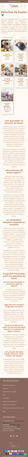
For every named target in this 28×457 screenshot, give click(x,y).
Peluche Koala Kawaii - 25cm (7, 55)
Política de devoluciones (10, 401)
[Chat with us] (25, 454)
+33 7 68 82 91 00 (15, 424)
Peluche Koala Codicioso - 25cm (20, 81)
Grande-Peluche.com (10, 456)
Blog (4, 411)
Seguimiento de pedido (9, 391)
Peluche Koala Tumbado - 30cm (20, 56)
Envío (4, 395)
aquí (18, 426)
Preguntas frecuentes (9, 385)
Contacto (5, 388)
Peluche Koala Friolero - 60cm (7, 80)
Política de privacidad (9, 404)
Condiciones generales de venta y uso (13, 408)
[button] (2, 6)
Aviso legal (6, 398)
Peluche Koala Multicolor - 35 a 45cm (7, 105)
